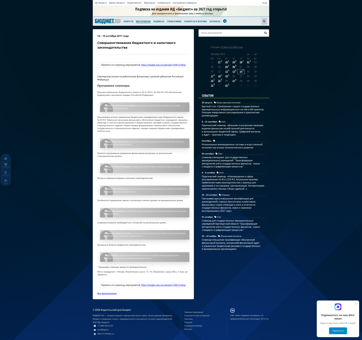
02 (226, 85)
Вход (265, 3)
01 (248, 62)
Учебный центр (164, 3)
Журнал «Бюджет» (117, 3)
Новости (128, 21)
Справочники (174, 21)
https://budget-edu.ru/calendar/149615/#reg (163, 64)
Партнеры (188, 319)
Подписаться (338, 331)
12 (226, 71)
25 (219, 81)
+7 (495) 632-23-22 (105, 326)
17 (212, 76)
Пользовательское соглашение (197, 315)
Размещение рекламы (193, 326)
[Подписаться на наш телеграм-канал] (225, 21)
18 (219, 76)
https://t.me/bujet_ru (105, 334)
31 (212, 85)
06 (233, 67)
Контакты (215, 21)
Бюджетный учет (134, 3)
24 (212, 81)
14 (241, 71)
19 (226, 76)
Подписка (158, 21)
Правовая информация (193, 312)
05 (226, 67)
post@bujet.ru (103, 330)
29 (233, 62)
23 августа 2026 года (232, 47)
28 (226, 62)
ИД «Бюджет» (101, 3)
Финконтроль (149, 3)
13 (233, 71)
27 (219, 62)
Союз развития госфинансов (185, 3)
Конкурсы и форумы (195, 21)
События (208, 95)
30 (241, 62)
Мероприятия (143, 21)
